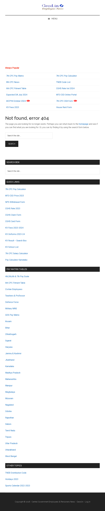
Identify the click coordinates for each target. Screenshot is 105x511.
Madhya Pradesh (12, 373)
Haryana (8, 347)
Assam (8, 321)
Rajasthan (9, 417)
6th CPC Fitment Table (15, 283)
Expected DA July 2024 (16, 94)
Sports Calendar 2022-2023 (17, 485)
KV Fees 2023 (12, 107)
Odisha (8, 411)
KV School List (11, 247)
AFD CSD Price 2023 (14, 195)
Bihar (7, 328)
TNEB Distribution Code (15, 473)
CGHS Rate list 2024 (65, 88)
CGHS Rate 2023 (12, 208)
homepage (83, 124)
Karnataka (9, 366)
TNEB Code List (63, 82)
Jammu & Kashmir (13, 353)
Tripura (8, 437)
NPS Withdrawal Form (15, 202)
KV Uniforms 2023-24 (15, 234)
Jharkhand (9, 360)
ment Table (21, 88)
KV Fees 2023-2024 (14, 228)
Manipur (8, 385)
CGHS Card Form (12, 221)
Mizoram (9, 398)
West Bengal (11, 456)
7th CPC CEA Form (64, 101)
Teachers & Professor (15, 295)
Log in (87, 502)
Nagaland (9, 405)
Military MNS (11, 308)
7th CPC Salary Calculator (16, 253)
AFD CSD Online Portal (66, 94)
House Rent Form (64, 107)
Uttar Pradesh (11, 443)
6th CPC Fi (11, 88)
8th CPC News (12, 82)
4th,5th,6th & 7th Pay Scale (17, 276)
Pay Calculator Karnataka (16, 260)
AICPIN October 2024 (16, 101)
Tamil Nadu (10, 430)
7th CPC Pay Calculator (66, 76)
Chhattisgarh (10, 334)
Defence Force (12, 302)
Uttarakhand (10, 450)
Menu (54, 18)
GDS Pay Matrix (12, 315)
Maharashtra (10, 379)
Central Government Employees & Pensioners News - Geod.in (57, 502)
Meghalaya (10, 392)
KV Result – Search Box (16, 240)
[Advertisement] (52, 45)
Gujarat (8, 340)
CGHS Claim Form (13, 215)
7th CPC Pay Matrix (15, 76)
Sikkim (8, 424)
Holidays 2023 (12, 479)
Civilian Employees (13, 289)
